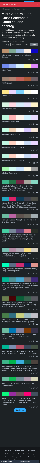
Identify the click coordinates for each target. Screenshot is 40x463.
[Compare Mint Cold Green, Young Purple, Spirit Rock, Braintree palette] (37, 224)
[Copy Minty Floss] (34, 72)
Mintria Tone (7, 96)
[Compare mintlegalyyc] (37, 85)
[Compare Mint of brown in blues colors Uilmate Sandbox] (37, 59)
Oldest (26, 44)
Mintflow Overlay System (11, 173)
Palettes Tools (19, 450)
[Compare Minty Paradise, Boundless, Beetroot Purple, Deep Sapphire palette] (37, 273)
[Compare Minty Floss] (37, 72)
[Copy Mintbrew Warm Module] (34, 137)
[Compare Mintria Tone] (37, 98)
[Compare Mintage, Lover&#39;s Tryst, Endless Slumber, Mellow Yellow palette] (37, 258)
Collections (31, 450)
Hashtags (31, 454)
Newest (34, 44)
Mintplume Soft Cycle (10, 121)
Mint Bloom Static (9, 109)
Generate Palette (19, 454)
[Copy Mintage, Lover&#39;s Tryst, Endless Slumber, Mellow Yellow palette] (34, 258)
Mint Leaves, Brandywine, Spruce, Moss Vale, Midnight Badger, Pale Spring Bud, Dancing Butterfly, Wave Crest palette (20, 305)
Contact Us (31, 457)
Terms (22, 457)
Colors (7, 454)
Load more (20, 410)
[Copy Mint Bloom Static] (34, 111)
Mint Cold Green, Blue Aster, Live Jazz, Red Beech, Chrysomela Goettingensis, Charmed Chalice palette (19, 336)
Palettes (8, 450)
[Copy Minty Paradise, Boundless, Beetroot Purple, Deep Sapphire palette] (34, 273)
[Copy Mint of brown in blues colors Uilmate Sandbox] (34, 59)
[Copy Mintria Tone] (34, 98)
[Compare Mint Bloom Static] (37, 111)
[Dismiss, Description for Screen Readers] (37, 4)
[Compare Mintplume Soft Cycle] (37, 124)
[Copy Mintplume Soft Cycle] (34, 124)
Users (7, 457)
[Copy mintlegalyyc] (34, 85)
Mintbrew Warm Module (11, 134)
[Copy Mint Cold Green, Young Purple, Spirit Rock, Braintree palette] (34, 224)
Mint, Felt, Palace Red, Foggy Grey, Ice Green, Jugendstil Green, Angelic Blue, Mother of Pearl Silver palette (17, 188)
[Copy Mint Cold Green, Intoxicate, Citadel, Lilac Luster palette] (34, 388)
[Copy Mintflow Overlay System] (34, 175)
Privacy (14, 457)
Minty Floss (6, 70)
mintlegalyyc (7, 83)
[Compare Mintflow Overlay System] (37, 175)
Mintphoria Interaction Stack (13, 147)
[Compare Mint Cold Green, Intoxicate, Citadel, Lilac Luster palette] (37, 388)
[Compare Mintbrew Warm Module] (37, 137)
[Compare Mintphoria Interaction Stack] (37, 150)
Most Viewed (16, 44)
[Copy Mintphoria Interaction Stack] (34, 150)
